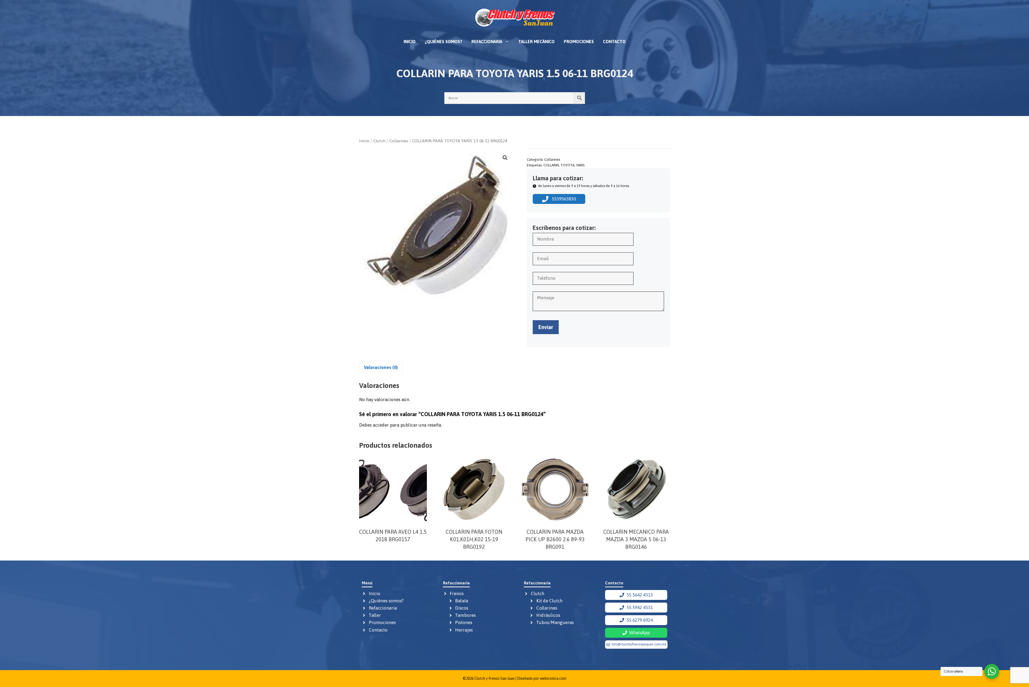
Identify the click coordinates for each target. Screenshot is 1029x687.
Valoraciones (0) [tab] (381, 367)
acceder (381, 425)
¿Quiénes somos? (443, 41)
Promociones (579, 41)
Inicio (410, 41)
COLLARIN (551, 165)
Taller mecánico (536, 41)
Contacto (614, 41)
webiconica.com (553, 678)
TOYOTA (568, 165)
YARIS (580, 165)
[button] (505, 158)
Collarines (398, 140)
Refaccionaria (486, 41)
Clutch (379, 140)
